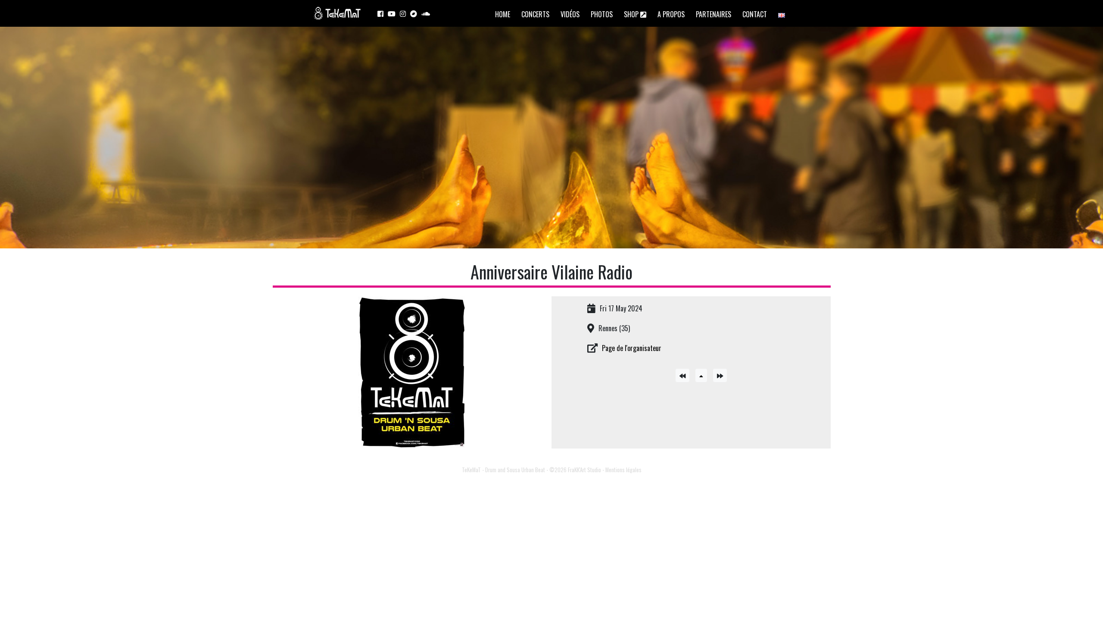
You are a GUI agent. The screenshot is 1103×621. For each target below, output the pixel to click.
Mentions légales (623, 470)
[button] (701, 375)
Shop (632, 14)
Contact (754, 14)
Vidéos (570, 14)
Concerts (535, 14)
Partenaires (713, 14)
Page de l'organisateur (631, 348)
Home (502, 14)
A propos (671, 14)
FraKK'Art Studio (584, 470)
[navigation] (685, 374)
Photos (602, 14)
